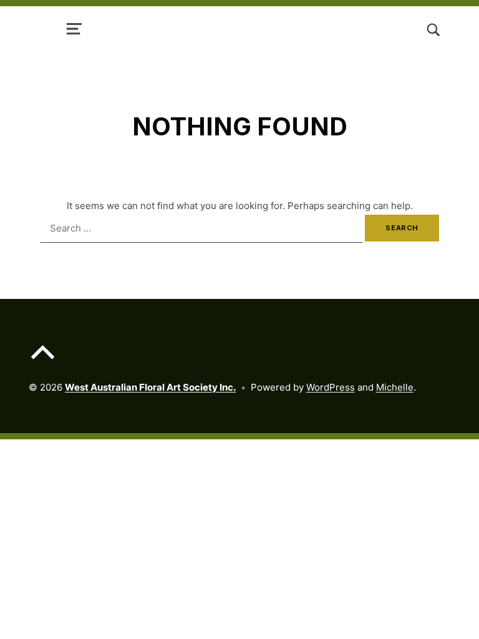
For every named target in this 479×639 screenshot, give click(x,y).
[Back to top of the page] (43, 362)
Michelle (395, 387)
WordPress (330, 387)
